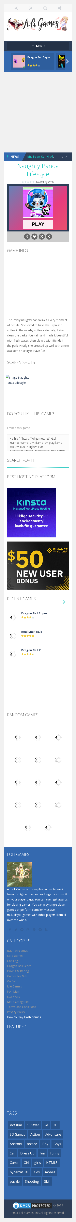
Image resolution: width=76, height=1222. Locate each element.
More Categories (18, 1002)
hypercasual (19, 1172)
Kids (36, 1172)
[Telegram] (40, 929)
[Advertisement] (38, 112)
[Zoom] (21, 379)
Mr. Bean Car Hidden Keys (45, 156)
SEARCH (45, 8)
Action (35, 1134)
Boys (57, 1144)
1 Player (33, 1125)
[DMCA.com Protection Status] (32, 1205)
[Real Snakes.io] (13, 636)
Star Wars (13, 997)
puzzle (15, 1181)
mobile (50, 1172)
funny (54, 1153)
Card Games (15, 956)
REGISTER (31, 8)
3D (55, 1125)
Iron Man (13, 991)
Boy (45, 1144)
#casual (16, 1125)
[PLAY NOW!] (19, 61)
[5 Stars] (33, 182)
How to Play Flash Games (24, 1017)
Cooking (12, 961)
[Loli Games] (38, 23)
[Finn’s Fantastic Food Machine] (28, 827)
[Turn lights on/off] (27, 237)
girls (37, 1162)
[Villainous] (38, 760)
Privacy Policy (16, 1012)
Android (16, 1144)
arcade (32, 1144)
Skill (47, 1181)
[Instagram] (28, 929)
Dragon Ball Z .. (32, 650)
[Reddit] (22, 929)
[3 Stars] (28, 182)
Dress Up (27, 1153)
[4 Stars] (31, 182)
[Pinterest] (34, 929)
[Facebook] (10, 929)
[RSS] (47, 929)
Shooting (32, 1181)
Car (12, 1153)
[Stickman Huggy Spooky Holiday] (58, 782)
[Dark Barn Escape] (58, 760)
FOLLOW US (60, 8)
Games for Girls (17, 976)
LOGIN (16, 8)
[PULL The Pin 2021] (18, 805)
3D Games (17, 1134)
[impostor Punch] (18, 782)
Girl (26, 1162)
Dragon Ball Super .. (35, 613)
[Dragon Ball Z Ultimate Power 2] (13, 654)
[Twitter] (16, 929)
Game (14, 1162)
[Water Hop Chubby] (38, 805)
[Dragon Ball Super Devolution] (13, 617)
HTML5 (52, 1162)
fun (42, 1153)
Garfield (12, 981)
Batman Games (17, 950)
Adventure (53, 1134)
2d (46, 1125)
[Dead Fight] (48, 827)
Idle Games (14, 986)
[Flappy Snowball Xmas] (38, 782)
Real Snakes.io (31, 632)
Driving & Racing (18, 971)
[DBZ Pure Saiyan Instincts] (18, 760)
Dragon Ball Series (19, 966)
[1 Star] (23, 182)
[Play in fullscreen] (42, 237)
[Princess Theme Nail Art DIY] (58, 805)
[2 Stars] (25, 182)
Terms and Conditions (21, 1007)
